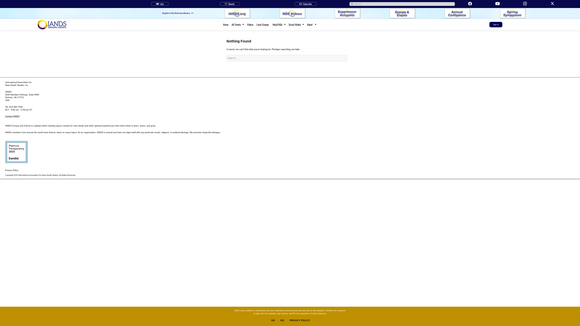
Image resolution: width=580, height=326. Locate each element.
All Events (236, 24)
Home (225, 24)
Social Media (295, 24)
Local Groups (262, 24)
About (310, 24)
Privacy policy (300, 320)
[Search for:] (287, 58)
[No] (576, 316)
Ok (273, 320)
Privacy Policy (11, 170)
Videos (250, 24)
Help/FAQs (277, 24)
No (282, 320)
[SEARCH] (350, 58)
